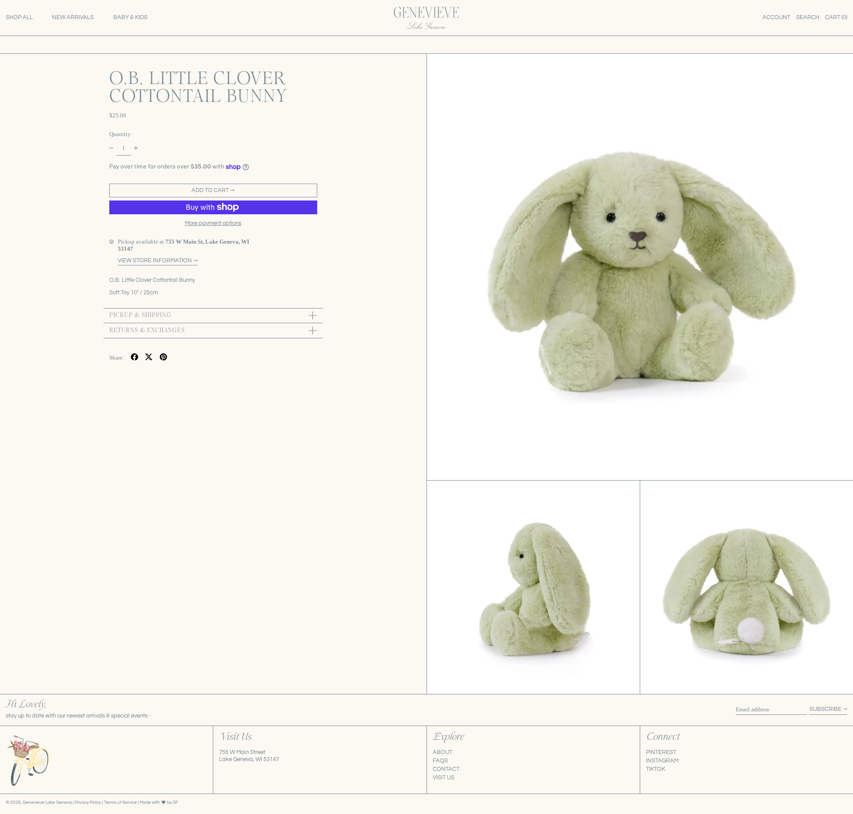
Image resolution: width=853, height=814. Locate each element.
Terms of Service (121, 802)
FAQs (440, 761)
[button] (807, 18)
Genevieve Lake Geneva (47, 802)
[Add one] (136, 148)
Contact (446, 769)
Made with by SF (159, 802)
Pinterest (661, 752)
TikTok (655, 769)
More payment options (213, 223)
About (442, 752)
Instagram (662, 761)
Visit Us (443, 777)
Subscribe (825, 709)
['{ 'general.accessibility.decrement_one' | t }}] (111, 148)
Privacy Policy (88, 802)
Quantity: (120, 134)
